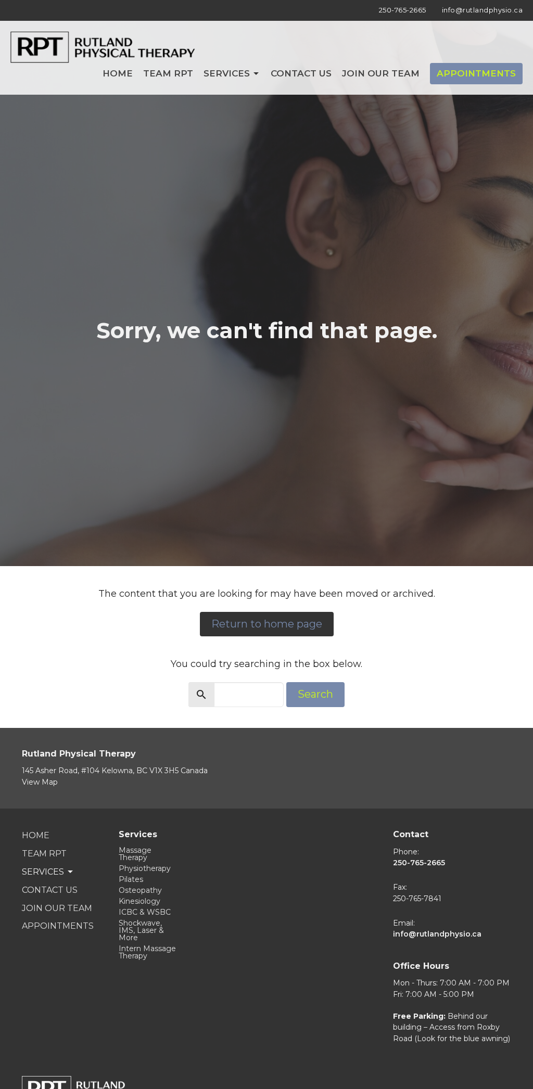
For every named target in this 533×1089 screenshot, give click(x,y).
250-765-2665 (402, 10)
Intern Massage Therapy (147, 952)
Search (315, 694)
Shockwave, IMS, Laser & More (141, 930)
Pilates (131, 879)
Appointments (476, 73)
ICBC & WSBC (145, 912)
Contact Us (301, 73)
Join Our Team (381, 73)
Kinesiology (139, 901)
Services (227, 73)
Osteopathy (140, 890)
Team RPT (168, 73)
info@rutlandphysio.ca (482, 10)
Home (118, 73)
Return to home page (266, 624)
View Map (40, 782)
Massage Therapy (135, 853)
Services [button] (43, 872)
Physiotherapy (145, 868)
